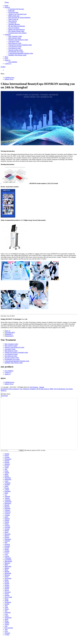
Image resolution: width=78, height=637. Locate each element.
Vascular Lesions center (15, 50)
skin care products (13, 28)
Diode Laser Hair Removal (16, 29)
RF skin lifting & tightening (16, 26)
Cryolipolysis (12, 22)
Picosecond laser (13, 12)
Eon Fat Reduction (59, 389)
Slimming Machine (14, 24)
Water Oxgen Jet (13, 19)
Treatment (8, 34)
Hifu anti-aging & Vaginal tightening (19, 17)
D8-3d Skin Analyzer (42, 389)
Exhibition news (9, 77)
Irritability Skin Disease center (17, 55)
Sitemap (41, 387)
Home (6, 5)
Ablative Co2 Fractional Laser (17, 14)
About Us (7, 60)
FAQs (6, 58)
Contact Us (8, 63)
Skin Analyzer (12, 21)
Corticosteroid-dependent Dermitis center (20, 53)
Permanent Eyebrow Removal (10, 389)
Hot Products (34, 387)
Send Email (4, 395)
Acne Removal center (14, 46)
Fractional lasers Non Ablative (17, 33)
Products (7, 7)
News (6, 57)
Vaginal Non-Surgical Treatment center (20, 45)
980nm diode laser (13, 16)
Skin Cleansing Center (15, 36)
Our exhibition (12, 62)
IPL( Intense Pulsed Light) (16, 31)
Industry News (9, 79)
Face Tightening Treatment (28, 389)
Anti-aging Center (13, 41)
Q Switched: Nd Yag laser (16, 9)
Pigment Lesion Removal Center (18, 39)
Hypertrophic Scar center (15, 51)
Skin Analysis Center (14, 38)
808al (51, 389)
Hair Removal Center (14, 43)
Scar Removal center (14, 48)
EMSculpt (11, 10)
